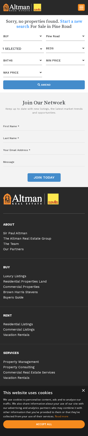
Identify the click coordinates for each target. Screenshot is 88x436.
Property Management (21, 362)
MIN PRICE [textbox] (53, 60)
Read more (62, 416)
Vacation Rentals (16, 335)
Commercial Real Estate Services (29, 372)
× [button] (83, 390)
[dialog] (44, 411)
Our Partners (13, 249)
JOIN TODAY (44, 177)
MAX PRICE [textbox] (11, 72)
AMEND (45, 84)
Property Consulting (19, 367)
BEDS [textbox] (50, 48)
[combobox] (22, 36)
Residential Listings (18, 324)
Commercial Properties (21, 287)
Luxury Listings (14, 276)
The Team (11, 244)
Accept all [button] (44, 424)
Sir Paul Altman (15, 233)
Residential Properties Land (25, 281)
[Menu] (81, 7)
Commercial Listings (19, 329)
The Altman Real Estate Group (27, 238)
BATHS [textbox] (8, 60)
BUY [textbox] (6, 36)
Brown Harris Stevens (20, 292)
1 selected (12, 49)
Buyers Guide (13, 297)
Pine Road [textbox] (53, 36)
